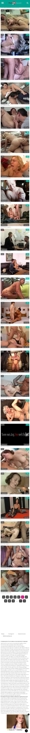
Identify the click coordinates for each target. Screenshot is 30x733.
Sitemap (2, 633)
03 (11, 597)
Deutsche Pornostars (22, 633)
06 (22, 597)
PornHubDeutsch (15, 3)
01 (3, 597)
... (16, 601)
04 (15, 597)
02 (7, 597)
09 (9, 601)
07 (26, 597)
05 (18, 597)
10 (13, 601)
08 (5, 601)
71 (24, 601)
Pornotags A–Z (11, 633)
